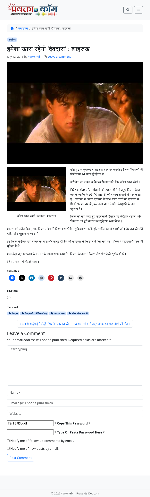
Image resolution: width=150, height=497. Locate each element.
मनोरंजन (23, 28)
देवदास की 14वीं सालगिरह (35, 313)
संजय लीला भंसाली (79, 313)
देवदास (15, 313)
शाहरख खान (59, 313)
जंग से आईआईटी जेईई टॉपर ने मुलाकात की (45, 324)
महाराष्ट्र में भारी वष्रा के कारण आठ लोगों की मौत (101, 324)
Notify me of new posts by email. (34, 448)
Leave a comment (59, 56)
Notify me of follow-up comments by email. (42, 441)
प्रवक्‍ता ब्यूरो (34, 56)
